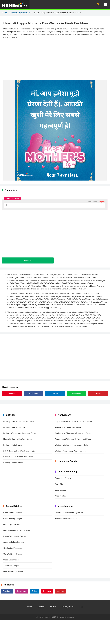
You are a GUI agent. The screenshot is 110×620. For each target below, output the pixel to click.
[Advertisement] (55, 59)
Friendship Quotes (63, 478)
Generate (27, 260)
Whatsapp (76, 394)
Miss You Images (62, 496)
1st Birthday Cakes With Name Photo (19, 451)
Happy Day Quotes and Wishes (16, 530)
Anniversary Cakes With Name (68, 427)
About (29, 607)
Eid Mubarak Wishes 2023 (66, 518)
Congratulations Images (13, 542)
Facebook (33, 394)
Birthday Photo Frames (13, 463)
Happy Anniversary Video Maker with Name (73, 421)
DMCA (53, 607)
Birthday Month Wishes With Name (18, 457)
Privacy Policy (67, 607)
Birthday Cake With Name (14, 427)
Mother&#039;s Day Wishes (20, 13)
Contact (41, 607)
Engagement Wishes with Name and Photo (73, 439)
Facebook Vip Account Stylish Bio (69, 513)
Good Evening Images (12, 518)
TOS (81, 607)
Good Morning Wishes (12, 513)
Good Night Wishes (11, 524)
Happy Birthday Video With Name (17, 439)
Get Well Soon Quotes (12, 554)
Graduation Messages (12, 548)
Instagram (21, 591)
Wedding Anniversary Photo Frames (70, 451)
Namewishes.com (66, 617)
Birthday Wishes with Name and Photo (19, 433)
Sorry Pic (59, 484)
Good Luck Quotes (11, 560)
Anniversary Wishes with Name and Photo (73, 433)
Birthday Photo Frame (12, 445)
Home (4, 13)
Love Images (60, 490)
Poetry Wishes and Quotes (14, 536)
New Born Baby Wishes (13, 571)
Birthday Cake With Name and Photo (18, 421)
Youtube (60, 591)
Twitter (55, 394)
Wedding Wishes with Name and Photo (71, 445)
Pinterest (12, 394)
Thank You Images (11, 566)
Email (98, 394)
